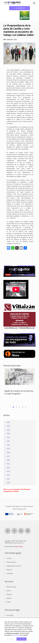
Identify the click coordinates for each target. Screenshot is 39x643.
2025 (8, 426)
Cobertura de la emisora (14, 566)
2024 (8, 430)
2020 (8, 445)
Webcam (9, 570)
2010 (8, 483)
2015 (8, 464)
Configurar (16, 635)
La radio (9, 558)
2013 (8, 471)
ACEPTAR (21, 639)
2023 (8, 433)
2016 (8, 460)
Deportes (9, 594)
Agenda (9, 598)
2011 (8, 479)
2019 (8, 449)
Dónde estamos (11, 562)
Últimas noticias (11, 587)
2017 (8, 456)
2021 (8, 441)
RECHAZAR (10, 639)
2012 (8, 475)
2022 (8, 437)
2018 (8, 452)
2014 (8, 467)
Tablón (9, 602)
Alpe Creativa (19, 546)
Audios (9, 590)
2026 (8, 422)
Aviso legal (10, 615)
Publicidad (10, 573)
